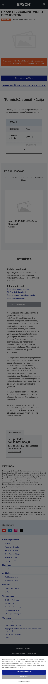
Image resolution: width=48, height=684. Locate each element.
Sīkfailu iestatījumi (24, 681)
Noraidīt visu (24, 676)
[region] (24, 670)
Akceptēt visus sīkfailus (24, 671)
